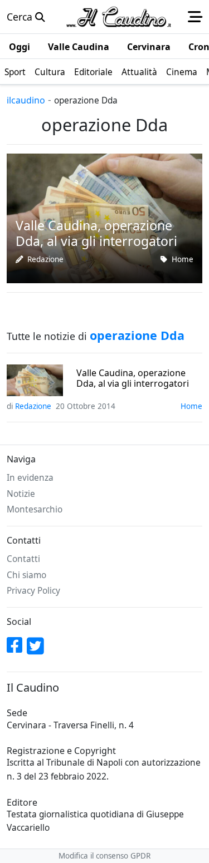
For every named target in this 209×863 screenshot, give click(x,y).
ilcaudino (26, 100)
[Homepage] (118, 17)
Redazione (45, 259)
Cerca (21, 16)
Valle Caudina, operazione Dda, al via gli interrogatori (132, 378)
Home (182, 259)
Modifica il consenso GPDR (104, 856)
